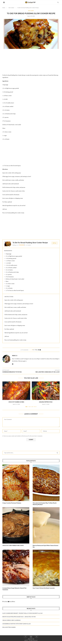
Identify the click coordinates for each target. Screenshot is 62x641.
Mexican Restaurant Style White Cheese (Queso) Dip (45, 546)
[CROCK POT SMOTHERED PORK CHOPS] (15, 525)
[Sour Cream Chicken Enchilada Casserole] (46, 568)
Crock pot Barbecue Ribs (16, 402)
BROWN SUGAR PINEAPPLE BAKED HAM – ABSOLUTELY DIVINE (19, 616)
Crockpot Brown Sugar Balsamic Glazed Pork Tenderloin (14, 588)
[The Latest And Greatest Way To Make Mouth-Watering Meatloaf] (46, 483)
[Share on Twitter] (36, 350)
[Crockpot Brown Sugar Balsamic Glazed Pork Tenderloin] (15, 568)
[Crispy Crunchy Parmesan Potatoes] (15, 483)
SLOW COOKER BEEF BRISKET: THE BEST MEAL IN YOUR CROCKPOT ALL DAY (22, 613)
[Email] (31, 636)
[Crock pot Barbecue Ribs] (16, 390)
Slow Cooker (11, 7)
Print (55, 243)
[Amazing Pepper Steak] (46, 390)
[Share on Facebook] (35, 350)
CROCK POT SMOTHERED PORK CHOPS (13, 545)
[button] (4, 394)
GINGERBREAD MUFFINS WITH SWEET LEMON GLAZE (16, 623)
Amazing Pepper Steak (45, 402)
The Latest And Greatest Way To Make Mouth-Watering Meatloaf (45, 503)
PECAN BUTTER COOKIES (9, 627)
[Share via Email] (40, 350)
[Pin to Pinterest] (38, 350)
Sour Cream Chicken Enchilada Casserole (44, 588)
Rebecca (14, 355)
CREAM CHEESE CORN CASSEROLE (11, 620)
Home (3, 7)
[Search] (58, 2)
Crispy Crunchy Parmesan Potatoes (11, 503)
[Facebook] (25, 636)
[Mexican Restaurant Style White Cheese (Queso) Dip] (46, 525)
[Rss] (36, 636)
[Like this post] (33, 350)
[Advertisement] (31, 62)
